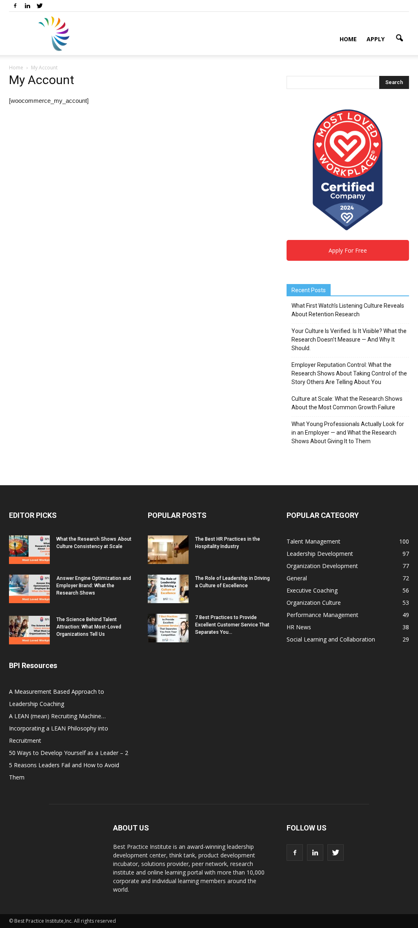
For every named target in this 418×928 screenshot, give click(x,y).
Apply (376, 39)
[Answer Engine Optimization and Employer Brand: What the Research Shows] (29, 589)
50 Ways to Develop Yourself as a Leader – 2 (68, 753)
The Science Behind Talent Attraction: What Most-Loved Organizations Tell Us (88, 627)
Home (348, 39)
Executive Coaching (312, 590)
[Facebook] (15, 6)
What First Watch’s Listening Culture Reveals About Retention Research (347, 309)
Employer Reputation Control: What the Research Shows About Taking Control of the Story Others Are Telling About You (349, 373)
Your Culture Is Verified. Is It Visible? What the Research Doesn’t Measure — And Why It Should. (349, 339)
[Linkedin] (27, 6)
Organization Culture (314, 602)
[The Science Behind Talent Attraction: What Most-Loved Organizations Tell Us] (29, 630)
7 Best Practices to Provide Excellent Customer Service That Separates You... (232, 625)
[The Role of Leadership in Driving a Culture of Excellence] (168, 589)
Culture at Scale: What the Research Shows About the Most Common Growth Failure (346, 403)
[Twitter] (39, 6)
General (297, 578)
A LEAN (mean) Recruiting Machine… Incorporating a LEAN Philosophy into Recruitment (58, 728)
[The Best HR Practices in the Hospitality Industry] (168, 549)
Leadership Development (320, 553)
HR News (299, 627)
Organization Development (322, 566)
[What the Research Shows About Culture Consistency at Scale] (29, 549)
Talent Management (313, 541)
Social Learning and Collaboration (331, 639)
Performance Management (322, 615)
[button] (399, 38)
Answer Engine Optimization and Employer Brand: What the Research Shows (93, 585)
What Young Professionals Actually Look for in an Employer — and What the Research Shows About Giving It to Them (347, 432)
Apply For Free (348, 250)
